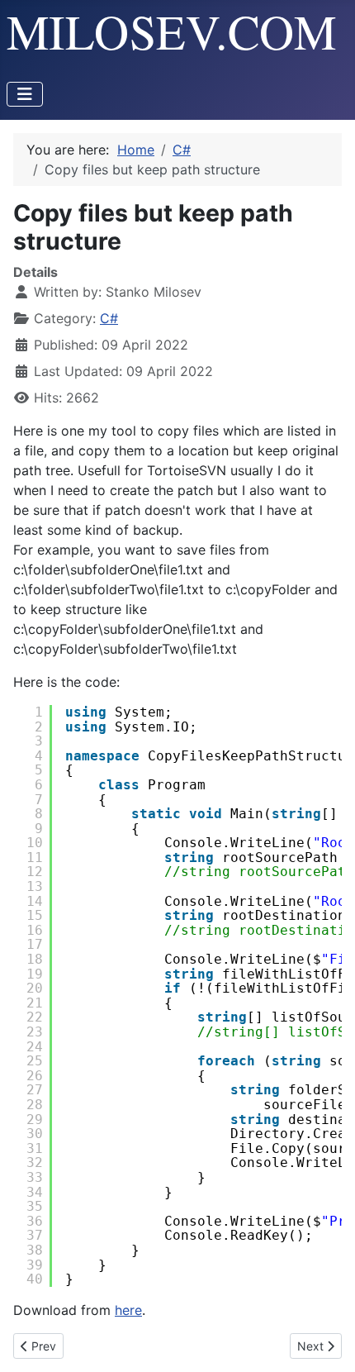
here (128, 1310)
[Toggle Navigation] (25, 94)
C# (109, 318)
